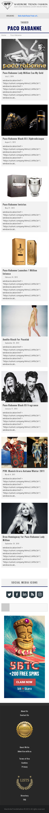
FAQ (24, 799)
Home (3, 35)
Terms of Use (24, 758)
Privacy (24, 766)
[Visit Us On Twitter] (9, 597)
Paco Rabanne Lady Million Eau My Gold (23, 73)
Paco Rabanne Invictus (14, 204)
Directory (24, 795)
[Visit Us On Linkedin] (24, 597)
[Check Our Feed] (32, 597)
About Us (24, 711)
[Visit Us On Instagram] (40, 597)
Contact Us (24, 715)
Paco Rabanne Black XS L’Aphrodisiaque (23, 138)
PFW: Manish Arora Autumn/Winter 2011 (24, 471)
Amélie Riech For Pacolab (16, 339)
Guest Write (24, 747)
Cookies (24, 762)
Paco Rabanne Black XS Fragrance (20, 405)
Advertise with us (24, 751)
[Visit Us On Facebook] (17, 597)
